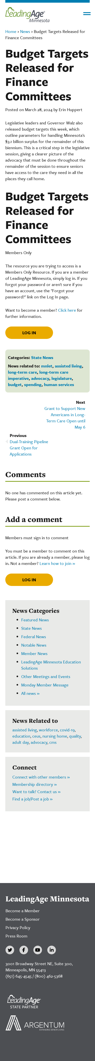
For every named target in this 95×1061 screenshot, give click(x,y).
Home (10, 31)
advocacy (40, 378)
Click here (67, 310)
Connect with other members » (41, 777)
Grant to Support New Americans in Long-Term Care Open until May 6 (64, 417)
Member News (34, 653)
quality (75, 736)
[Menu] (87, 13)
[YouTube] (37, 950)
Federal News (33, 637)
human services (59, 384)
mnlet (46, 366)
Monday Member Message (44, 685)
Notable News (33, 645)
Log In (29, 333)
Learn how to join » (57, 563)
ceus (36, 736)
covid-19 (67, 730)
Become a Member (23, 911)
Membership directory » (34, 784)
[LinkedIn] (51, 950)
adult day (20, 742)
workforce (48, 730)
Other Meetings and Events (45, 676)
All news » (30, 693)
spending (33, 384)
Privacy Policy (18, 927)
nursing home (54, 736)
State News (42, 357)
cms (53, 742)
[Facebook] (23, 950)
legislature (61, 378)
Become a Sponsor (23, 919)
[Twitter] (10, 950)
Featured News (35, 620)
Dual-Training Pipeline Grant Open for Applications (29, 448)
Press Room (16, 936)
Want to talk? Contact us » (36, 791)
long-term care (22, 372)
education (21, 736)
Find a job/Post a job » (32, 799)
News (25, 31)
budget (15, 384)
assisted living (68, 366)
